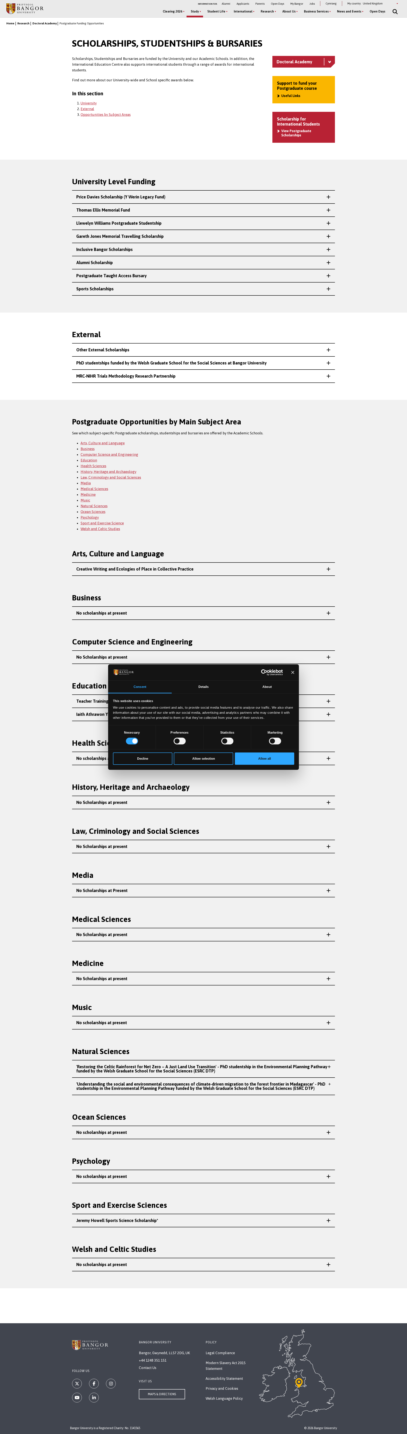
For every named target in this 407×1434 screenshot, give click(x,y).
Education (89, 460)
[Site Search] (394, 11)
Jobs (312, 3)
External (87, 109)
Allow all (264, 758)
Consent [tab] (140, 687)
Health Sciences (93, 466)
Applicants (243, 3)
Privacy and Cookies (222, 1388)
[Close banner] (292, 672)
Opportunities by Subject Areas (106, 114)
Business (88, 449)
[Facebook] (94, 1383)
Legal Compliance (220, 1353)
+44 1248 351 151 (152, 1360)
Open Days (277, 3)
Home (10, 23)
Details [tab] (203, 687)
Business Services (316, 11)
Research (267, 11)
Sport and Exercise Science (102, 523)
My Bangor (296, 3)
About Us (288, 11)
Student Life (216, 11)
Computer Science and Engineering (109, 454)
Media (86, 483)
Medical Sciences (94, 489)
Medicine (88, 494)
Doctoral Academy (44, 23)
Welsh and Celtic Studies (100, 529)
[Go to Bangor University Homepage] (24, 8)
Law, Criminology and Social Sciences (111, 477)
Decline (142, 758)
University (89, 103)
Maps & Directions (162, 1394)
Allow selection (203, 758)
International (243, 11)
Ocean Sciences (93, 512)
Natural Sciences (94, 506)
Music (85, 500)
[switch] (180, 741)
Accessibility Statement (224, 1378)
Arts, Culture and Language (103, 443)
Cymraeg (331, 3)
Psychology (90, 517)
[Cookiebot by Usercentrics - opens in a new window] (264, 672)
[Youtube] (77, 1397)
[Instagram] (111, 1383)
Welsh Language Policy (224, 1398)
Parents (260, 3)
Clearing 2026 (172, 11)
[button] (203, 197)
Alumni (226, 3)
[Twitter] (77, 1383)
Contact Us (147, 1368)
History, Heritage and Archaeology (108, 472)
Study (195, 11)
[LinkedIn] (94, 1397)
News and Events (349, 11)
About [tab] (267, 687)
